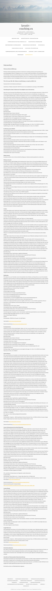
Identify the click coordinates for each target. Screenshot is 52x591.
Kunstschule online (17, 48)
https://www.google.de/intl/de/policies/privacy (22, 424)
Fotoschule (14, 582)
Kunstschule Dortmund (40, 580)
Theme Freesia (29, 589)
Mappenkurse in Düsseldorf (26, 580)
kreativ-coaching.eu (26, 27)
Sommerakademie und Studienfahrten (16, 51)
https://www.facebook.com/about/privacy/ (21, 482)
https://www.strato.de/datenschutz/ (20, 324)
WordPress (39, 589)
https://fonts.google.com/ (14, 542)
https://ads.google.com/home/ (15, 421)
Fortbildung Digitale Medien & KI (17, 41)
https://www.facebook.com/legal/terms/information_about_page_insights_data (19, 485)
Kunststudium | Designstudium (29, 38)
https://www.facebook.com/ (14, 479)
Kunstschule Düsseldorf (35, 41)
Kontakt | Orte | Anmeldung (36, 51)
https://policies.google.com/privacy (19, 544)
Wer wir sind (15, 38)
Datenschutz (29, 54)
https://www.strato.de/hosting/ (15, 321)
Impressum (20, 54)
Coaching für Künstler (31, 48)
